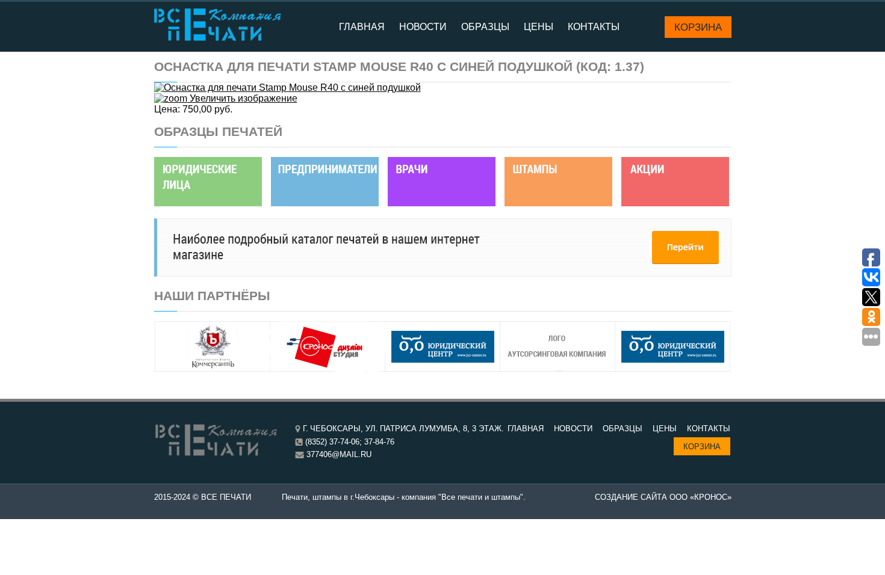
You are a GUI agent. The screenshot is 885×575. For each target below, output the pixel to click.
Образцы (485, 27)
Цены (538, 27)
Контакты (594, 27)
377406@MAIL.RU (338, 454)
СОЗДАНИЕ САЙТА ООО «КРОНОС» (663, 497)
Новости (423, 27)
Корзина (698, 27)
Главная (362, 27)
